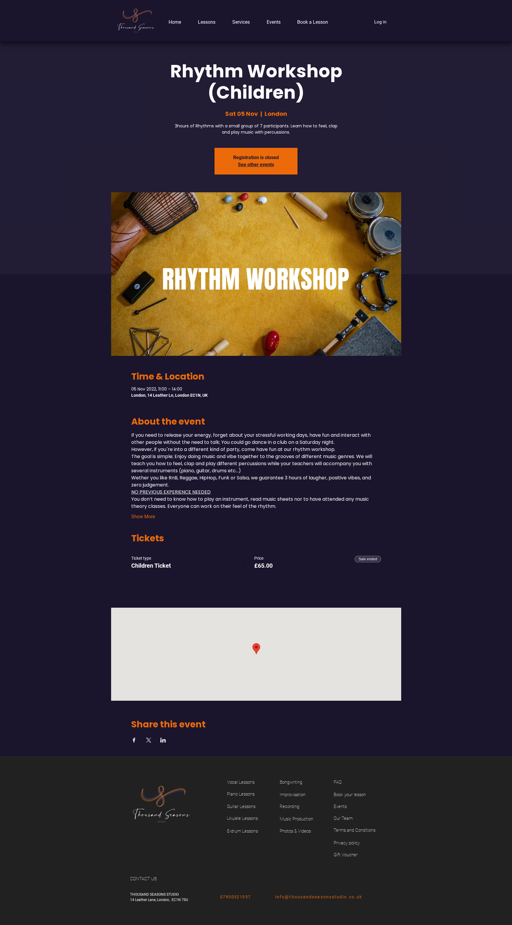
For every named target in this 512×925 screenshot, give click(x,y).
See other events (256, 164)
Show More (143, 516)
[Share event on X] (148, 740)
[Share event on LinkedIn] (163, 740)
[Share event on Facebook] (134, 740)
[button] (202, 22)
